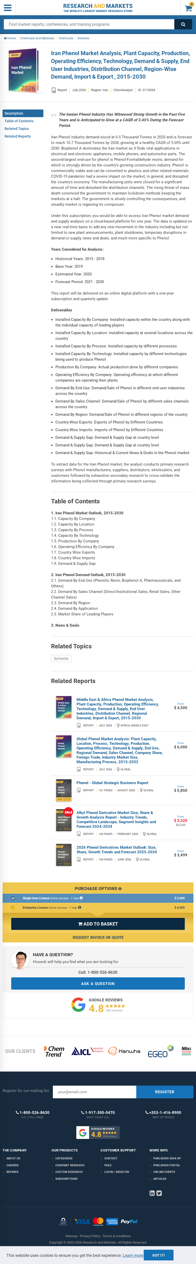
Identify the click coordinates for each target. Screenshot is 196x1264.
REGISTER (165, 1092)
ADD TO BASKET (98, 924)
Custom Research (69, 1172)
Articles (160, 1179)
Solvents (61, 658)
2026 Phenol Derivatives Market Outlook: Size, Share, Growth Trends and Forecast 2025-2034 (117, 849)
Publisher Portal (166, 1165)
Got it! (158, 1255)
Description (14, 113)
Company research (69, 1165)
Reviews (12, 1172)
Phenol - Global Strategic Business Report (112, 783)
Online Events (164, 1172)
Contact (110, 1158)
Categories (63, 1158)
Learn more (133, 1255)
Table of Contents (19, 121)
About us (13, 1158)
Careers (12, 1165)
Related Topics (17, 129)
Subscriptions (66, 1179)
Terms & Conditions (117, 1236)
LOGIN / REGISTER (116, 1172)
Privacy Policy (90, 1236)
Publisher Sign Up (167, 1158)
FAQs (108, 1165)
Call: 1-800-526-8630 (97, 972)
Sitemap (71, 1236)
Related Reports (18, 136)
